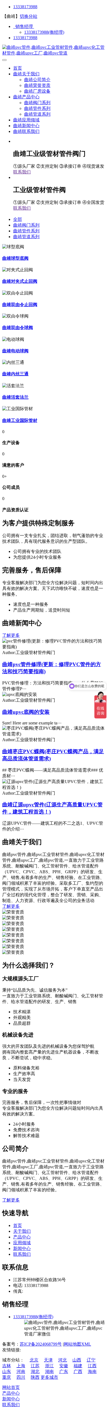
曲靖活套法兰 (15, 397)
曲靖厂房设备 (37, 91)
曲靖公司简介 (37, 79)
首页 (17, 68)
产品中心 (22, 1237)
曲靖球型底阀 (15, 258)
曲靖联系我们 (26, 131)
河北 (62, 1360)
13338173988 (25, 6)
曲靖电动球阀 (15, 351)
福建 (78, 1365)
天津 (48, 1360)
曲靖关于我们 (26, 74)
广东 (63, 1371)
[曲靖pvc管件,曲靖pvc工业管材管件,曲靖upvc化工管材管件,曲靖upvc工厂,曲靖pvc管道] (53, 53)
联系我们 (22, 172)
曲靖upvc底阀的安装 (26, 712)
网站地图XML (77, 1344)
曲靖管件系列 (37, 108)
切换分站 (28, 16)
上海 (20, 1365)
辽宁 (91, 1360)
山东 (6, 1371)
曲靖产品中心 (26, 97)
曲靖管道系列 (37, 114)
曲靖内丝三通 (15, 374)
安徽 (63, 1365)
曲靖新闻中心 (26, 125)
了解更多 (11, 635)
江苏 (35, 1365)
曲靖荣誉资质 (37, 85)
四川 (20, 1377)
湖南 (49, 1371)
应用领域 (22, 1242)
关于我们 (22, 1231)
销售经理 (23, 26)
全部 (17, 219)
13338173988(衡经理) (44, 32)
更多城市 (49, 1377)
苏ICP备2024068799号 (41, 1344)
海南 (92, 1371)
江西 (92, 1365)
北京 (34, 1360)
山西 (76, 1360)
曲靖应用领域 (26, 120)
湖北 (35, 1371)
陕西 (35, 1377)
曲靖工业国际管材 (19, 420)
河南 (20, 1371)
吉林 (6, 1365)
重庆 (6, 1377)
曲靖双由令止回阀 (19, 304)
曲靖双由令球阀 (17, 327)
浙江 (49, 1365)
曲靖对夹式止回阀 (19, 281)
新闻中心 (22, 1248)
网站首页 (11, 1387)
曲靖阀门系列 (37, 102)
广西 (78, 1371)
